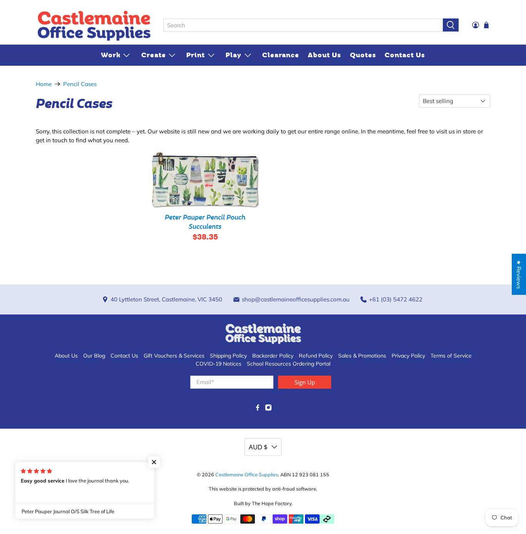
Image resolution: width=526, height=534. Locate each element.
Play (233, 55)
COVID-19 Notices (218, 363)
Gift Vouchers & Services (174, 355)
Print (195, 55)
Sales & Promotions (362, 355)
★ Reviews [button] (519, 274)
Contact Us (405, 55)
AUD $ (258, 447)
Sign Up (305, 382)
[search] (303, 25)
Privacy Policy (408, 355)
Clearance (280, 55)
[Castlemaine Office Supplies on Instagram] (268, 409)
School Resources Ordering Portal (288, 363)
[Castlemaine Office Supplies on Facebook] (257, 409)
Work (111, 55)
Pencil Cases (80, 84)
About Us (324, 55)
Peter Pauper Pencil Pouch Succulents (205, 222)
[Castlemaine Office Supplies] (94, 25)
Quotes (363, 55)
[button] (154, 462)
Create (153, 55)
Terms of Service (451, 355)
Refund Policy (316, 355)
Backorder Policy (272, 355)
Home (44, 84)
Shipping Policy (228, 355)
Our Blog (94, 355)
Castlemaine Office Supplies (246, 474)
